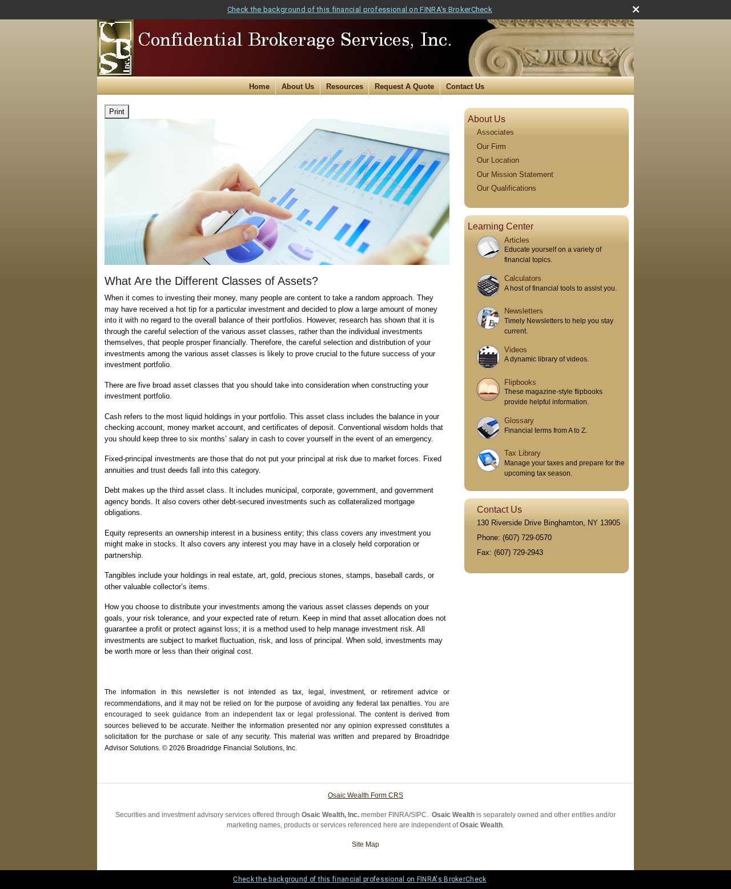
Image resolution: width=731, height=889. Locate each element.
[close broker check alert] (636, 9)
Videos (515, 349)
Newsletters (523, 311)
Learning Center (500, 226)
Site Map (365, 844)
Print (116, 111)
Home (259, 86)
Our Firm (491, 146)
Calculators (522, 278)
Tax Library (522, 453)
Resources (344, 86)
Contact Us (465, 86)
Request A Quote (404, 86)
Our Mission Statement (515, 174)
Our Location (498, 160)
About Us (298, 86)
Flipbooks (520, 382)
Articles (516, 240)
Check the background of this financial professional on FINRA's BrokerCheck (359, 9)
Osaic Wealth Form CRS (365, 795)
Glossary (519, 420)
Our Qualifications (506, 188)
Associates (495, 132)
